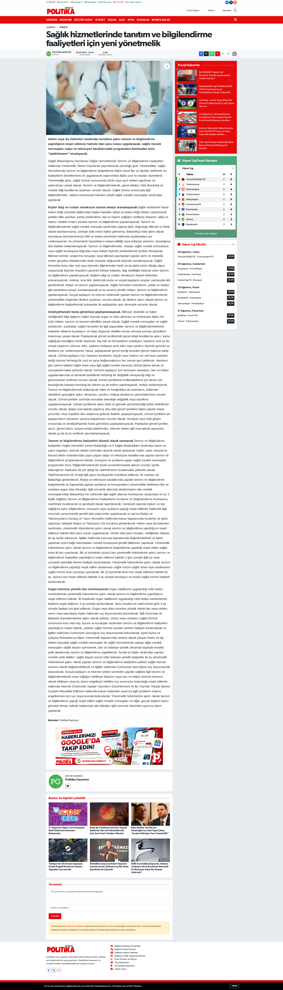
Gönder (55, 916)
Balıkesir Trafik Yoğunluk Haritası (130, 956)
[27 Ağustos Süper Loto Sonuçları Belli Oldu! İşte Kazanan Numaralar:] (68, 814)
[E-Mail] (67, 786)
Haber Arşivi (120, 969)
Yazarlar (226, 10)
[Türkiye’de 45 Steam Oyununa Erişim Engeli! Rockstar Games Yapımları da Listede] (68, 850)
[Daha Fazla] (217, 53)
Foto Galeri (193, 10)
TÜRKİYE (63, 27)
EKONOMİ (66, 20)
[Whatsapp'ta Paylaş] (211, 53)
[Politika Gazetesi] (56, 781)
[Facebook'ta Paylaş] (201, 53)
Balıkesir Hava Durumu (125, 949)
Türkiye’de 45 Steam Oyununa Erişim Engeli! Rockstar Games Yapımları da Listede (65, 867)
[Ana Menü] (235, 20)
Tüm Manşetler (122, 962)
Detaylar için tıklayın (206, 233)
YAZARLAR (143, 20)
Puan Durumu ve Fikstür (126, 959)
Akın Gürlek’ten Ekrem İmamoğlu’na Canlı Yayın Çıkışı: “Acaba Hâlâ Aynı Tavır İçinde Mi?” (150, 830)
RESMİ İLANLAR (161, 20)
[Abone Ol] (234, 54)
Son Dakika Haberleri (125, 966)
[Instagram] (59, 970)
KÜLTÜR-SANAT (83, 20)
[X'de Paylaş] (206, 53)
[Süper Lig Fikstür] (233, 244)
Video (211, 10)
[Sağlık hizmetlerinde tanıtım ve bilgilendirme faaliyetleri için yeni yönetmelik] (109, 98)
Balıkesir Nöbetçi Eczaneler (128, 946)
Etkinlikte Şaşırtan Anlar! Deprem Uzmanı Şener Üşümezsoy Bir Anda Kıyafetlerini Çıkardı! (109, 867)
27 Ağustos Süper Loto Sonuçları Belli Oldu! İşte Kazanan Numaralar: (67, 830)
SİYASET (100, 20)
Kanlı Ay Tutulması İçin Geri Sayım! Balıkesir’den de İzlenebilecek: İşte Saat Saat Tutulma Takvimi (108, 830)
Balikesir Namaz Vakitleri (126, 953)
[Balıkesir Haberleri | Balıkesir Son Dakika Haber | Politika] (61, 10)
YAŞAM (112, 20)
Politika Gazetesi (77, 779)
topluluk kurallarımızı (75, 926)
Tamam (234, 986)
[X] (53, 970)
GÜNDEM (51, 20)
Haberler (50, 27)
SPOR (131, 20)
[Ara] (235, 11)
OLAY (122, 20)
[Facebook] (48, 970)
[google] (109, 746)
